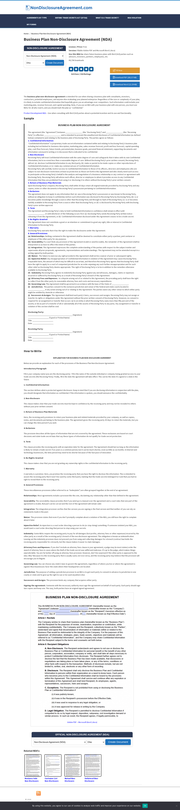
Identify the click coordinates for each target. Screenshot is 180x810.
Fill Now (118, 70)
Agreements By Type (37, 17)
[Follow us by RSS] (38, 795)
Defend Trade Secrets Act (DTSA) (71, 17)
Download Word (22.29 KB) (126, 84)
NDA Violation (134, 17)
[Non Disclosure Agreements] (58, 11)
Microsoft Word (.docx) (87, 722)
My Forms (31, 24)
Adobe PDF (71, 722)
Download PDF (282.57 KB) (126, 77)
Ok (145, 806)
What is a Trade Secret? (107, 17)
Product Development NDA (35, 113)
